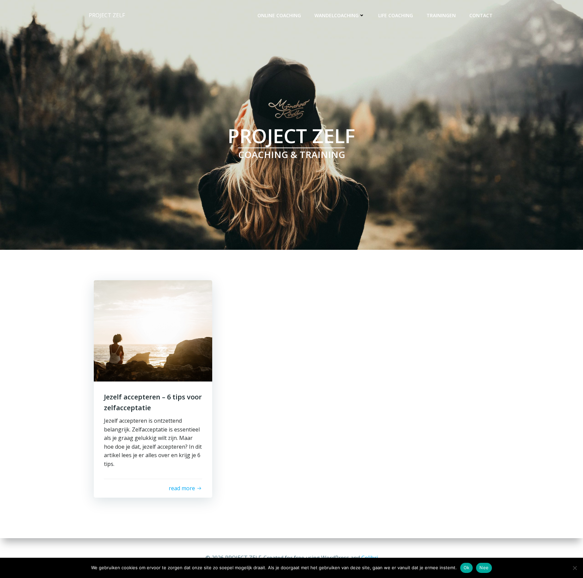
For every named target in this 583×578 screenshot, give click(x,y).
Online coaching (279, 15)
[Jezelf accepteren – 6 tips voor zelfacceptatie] (153, 330)
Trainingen (441, 15)
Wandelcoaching (336, 15)
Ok (467, 567)
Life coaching (395, 15)
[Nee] (574, 567)
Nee (484, 567)
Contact (481, 15)
